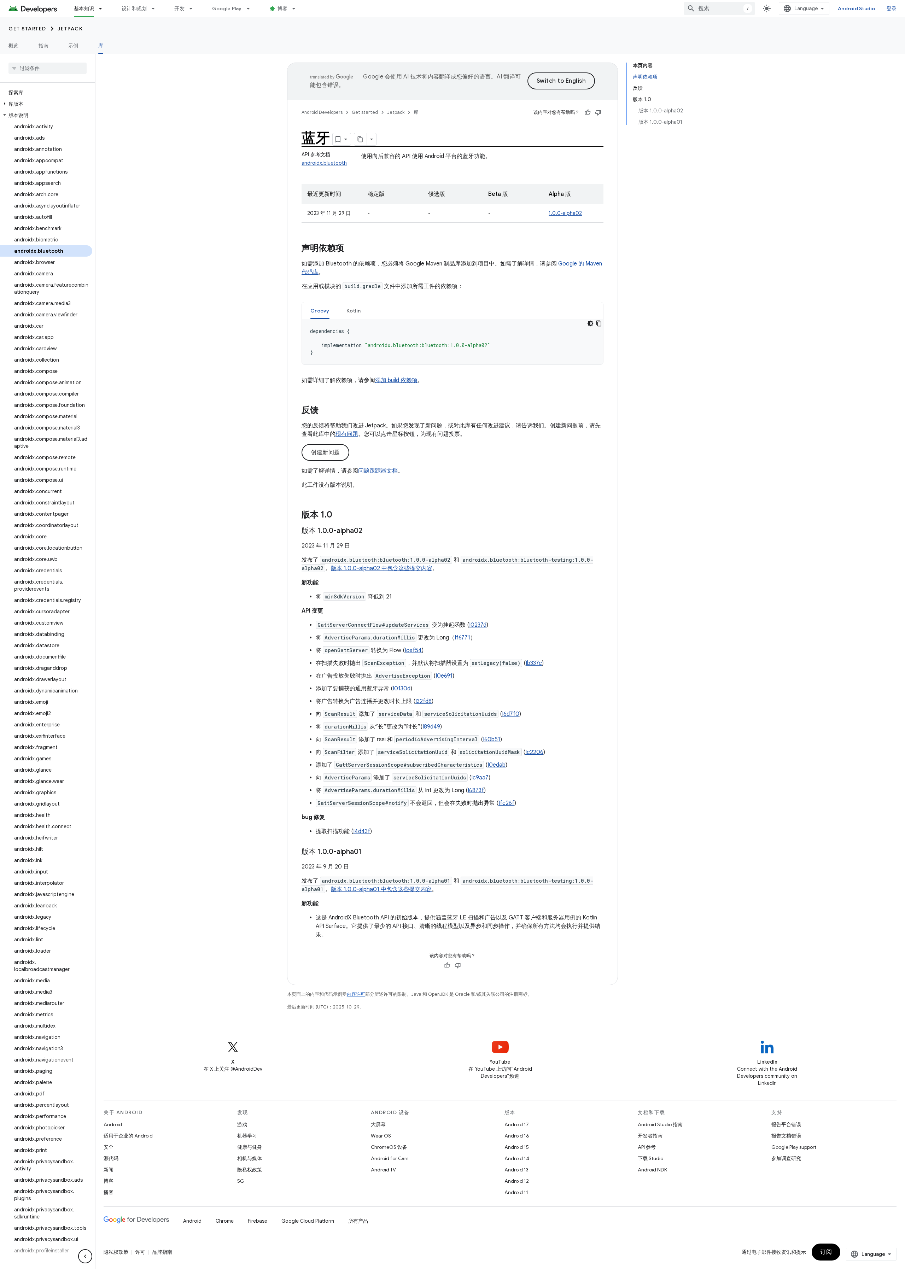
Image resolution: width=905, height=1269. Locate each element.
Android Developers (322, 112)
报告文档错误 (786, 1136)
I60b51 (491, 739)
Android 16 (516, 1136)
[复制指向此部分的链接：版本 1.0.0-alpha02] (369, 531)
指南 (44, 45)
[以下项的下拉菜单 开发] (194, 8)
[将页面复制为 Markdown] (360, 139)
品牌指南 (162, 1252)
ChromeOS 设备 (389, 1147)
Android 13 (516, 1169)
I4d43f (361, 831)
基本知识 (84, 8)
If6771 (462, 637)
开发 (179, 8)
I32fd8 (423, 701)
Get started (27, 28)
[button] (46, 104)
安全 (108, 1147)
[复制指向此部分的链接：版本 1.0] (339, 515)
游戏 (242, 1124)
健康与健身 (249, 1147)
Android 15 (516, 1147)
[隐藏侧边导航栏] (85, 1256)
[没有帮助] (598, 112)
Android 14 (516, 1158)
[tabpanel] (452, 341)
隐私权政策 (249, 1169)
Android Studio (856, 8)
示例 (73, 45)
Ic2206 (534, 752)
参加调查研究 (786, 1158)
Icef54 (413, 650)
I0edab (496, 764)
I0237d (477, 624)
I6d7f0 (510, 714)
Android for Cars (389, 1158)
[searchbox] (47, 68)
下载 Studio (650, 1158)
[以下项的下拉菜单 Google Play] (251, 8)
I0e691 (444, 675)
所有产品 (358, 1221)
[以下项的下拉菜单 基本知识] (103, 8)
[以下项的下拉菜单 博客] (296, 8)
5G (240, 1181)
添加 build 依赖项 (396, 380)
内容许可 (356, 994)
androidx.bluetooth (324, 163)
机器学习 (247, 1136)
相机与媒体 (249, 1158)
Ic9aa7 (480, 777)
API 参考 (647, 1147)
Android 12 (516, 1181)
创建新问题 (325, 452)
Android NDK (652, 1169)
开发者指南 (650, 1136)
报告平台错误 (786, 1124)
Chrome (225, 1221)
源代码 (111, 1158)
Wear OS (381, 1136)
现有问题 (346, 434)
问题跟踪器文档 (378, 470)
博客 (283, 8)
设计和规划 (134, 8)
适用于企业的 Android (128, 1136)
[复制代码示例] (599, 323)
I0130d (401, 688)
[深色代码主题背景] (590, 323)
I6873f (476, 790)
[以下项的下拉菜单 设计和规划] (156, 8)
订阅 (826, 1252)
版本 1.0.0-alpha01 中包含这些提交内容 (381, 889)
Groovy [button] (319, 311)
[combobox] (719, 8)
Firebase (257, 1221)
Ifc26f (506, 803)
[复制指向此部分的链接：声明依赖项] (351, 249)
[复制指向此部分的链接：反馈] (326, 411)
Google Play (227, 8)
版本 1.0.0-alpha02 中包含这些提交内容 (381, 568)
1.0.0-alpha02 (565, 213)
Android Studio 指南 (660, 1124)
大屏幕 (378, 1124)
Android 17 (516, 1124)
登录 (892, 8)
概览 (13, 45)
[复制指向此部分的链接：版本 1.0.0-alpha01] (369, 852)
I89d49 (431, 726)
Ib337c (534, 663)
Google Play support (793, 1147)
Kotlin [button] (353, 311)
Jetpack (70, 28)
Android (113, 1124)
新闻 (108, 1169)
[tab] (320, 310)
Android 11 (516, 1192)
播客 (108, 1192)
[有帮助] (587, 112)
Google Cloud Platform (307, 1221)
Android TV (383, 1169)
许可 (140, 1252)
